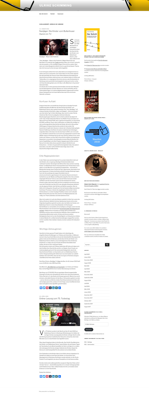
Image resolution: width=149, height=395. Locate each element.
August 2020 (87, 263)
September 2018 (88, 277)
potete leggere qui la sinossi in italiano (93, 231)
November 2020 (88, 260)
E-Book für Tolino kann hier (93, 65)
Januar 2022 (87, 257)
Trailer (57, 62)
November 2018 (88, 274)
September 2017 (88, 303)
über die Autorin (43, 13)
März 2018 (87, 289)
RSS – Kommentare (89, 344)
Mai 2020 (86, 266)
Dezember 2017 (88, 295)
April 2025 (87, 254)
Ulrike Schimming (55, 5)
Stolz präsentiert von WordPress (47, 391)
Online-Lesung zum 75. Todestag (54, 298)
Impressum (60, 13)
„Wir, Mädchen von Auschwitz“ (56, 267)
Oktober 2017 (87, 300)
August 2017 (87, 306)
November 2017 (88, 298)
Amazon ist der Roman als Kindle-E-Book (96, 68)
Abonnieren (89, 329)
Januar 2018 (87, 292)
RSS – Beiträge (88, 342)
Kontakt (53, 13)
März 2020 (87, 271)
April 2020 (87, 268)
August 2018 (87, 280)
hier (59, 261)
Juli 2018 (86, 283)
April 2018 (86, 286)
